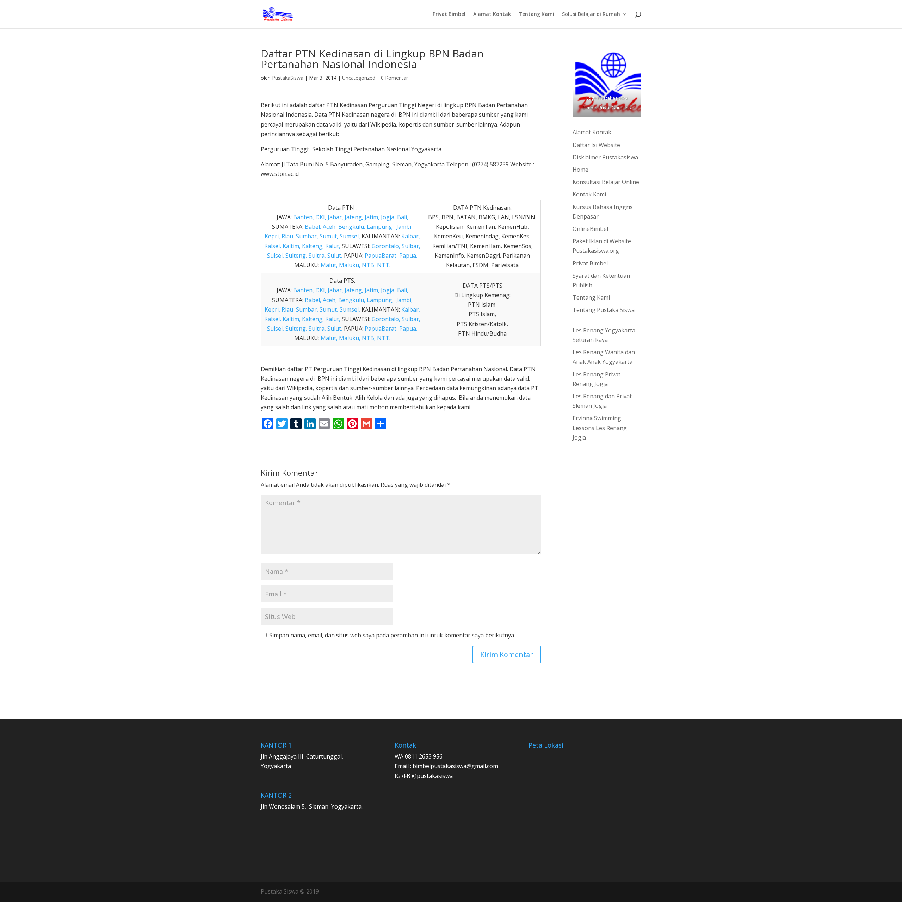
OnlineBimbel (590, 229)
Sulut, (334, 255)
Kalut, (332, 246)
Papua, (408, 255)
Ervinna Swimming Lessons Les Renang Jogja (600, 427)
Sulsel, (275, 255)
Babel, (313, 227)
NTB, (369, 265)
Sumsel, (350, 236)
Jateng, (354, 217)
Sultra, (317, 255)
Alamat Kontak (492, 14)
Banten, (303, 217)
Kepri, (272, 236)
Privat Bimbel (449, 14)
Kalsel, (272, 246)
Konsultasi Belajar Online (606, 182)
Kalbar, (410, 236)
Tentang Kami (536, 14)
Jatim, (372, 217)
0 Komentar (394, 77)
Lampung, (380, 227)
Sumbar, (306, 236)
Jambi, (404, 227)
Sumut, (329, 236)
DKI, (320, 217)
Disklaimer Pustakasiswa (605, 157)
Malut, (329, 265)
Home (580, 169)
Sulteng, (296, 255)
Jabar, (335, 217)
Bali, (402, 217)
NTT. (383, 265)
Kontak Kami (589, 194)
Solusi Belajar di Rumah (591, 14)
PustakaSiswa (287, 77)
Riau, (288, 236)
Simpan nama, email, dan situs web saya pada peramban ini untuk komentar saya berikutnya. (392, 635)
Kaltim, (292, 246)
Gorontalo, (386, 246)
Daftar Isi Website (596, 145)
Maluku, (349, 265)
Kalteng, (313, 246)
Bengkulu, (351, 227)
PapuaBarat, (381, 255)
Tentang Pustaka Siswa (604, 310)
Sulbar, (411, 246)
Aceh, (330, 227)
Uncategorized (358, 77)
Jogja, (388, 217)
